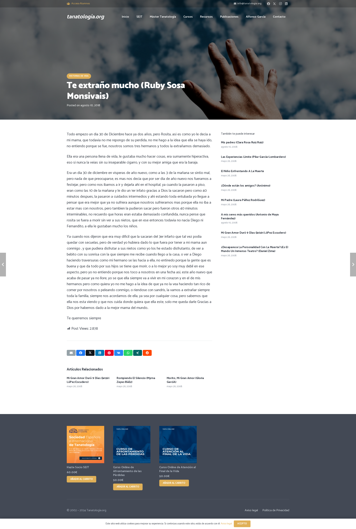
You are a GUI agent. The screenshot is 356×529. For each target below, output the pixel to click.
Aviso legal (251, 510)
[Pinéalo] (109, 353)
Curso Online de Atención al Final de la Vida (177, 469)
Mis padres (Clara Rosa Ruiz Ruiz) (242, 142)
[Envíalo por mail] (71, 353)
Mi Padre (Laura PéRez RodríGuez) (243, 200)
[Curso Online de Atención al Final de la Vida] (178, 444)
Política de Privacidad (275, 510)
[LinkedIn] (286, 4)
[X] (274, 4)
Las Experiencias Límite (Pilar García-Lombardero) (253, 156)
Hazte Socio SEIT (78, 467)
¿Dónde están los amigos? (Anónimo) (245, 185)
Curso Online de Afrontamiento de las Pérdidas (127, 471)
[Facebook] (268, 4)
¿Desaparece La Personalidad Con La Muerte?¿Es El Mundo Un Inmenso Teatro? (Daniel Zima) (254, 249)
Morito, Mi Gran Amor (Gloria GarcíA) (185, 380)
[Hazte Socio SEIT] (85, 444)
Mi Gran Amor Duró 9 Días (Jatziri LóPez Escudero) (88, 380)
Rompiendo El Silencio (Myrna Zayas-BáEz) (136, 380)
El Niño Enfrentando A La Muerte (242, 171)
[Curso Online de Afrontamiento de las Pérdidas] (132, 444)
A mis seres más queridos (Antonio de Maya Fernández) (250, 216)
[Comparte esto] (80, 353)
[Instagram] (280, 4)
